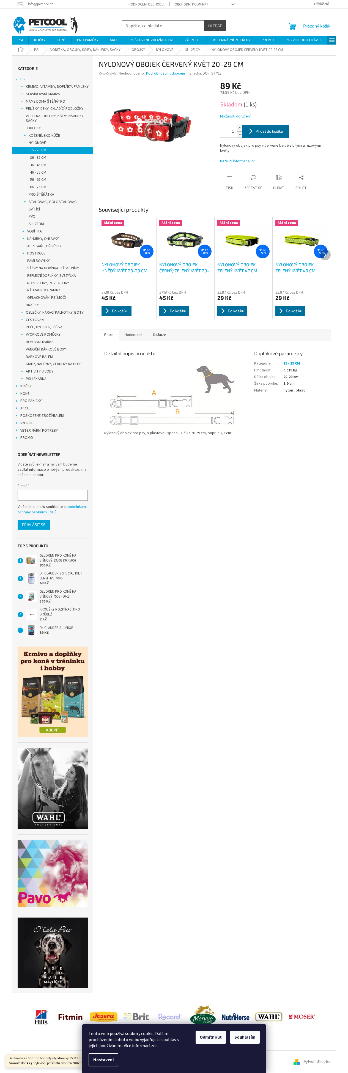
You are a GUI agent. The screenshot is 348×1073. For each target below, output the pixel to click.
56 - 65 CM (38, 179)
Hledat (215, 25)
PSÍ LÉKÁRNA (36, 379)
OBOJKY (34, 128)
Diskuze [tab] (159, 335)
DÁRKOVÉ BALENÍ (39, 357)
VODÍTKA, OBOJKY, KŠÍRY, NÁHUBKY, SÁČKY (55, 118)
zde (154, 1046)
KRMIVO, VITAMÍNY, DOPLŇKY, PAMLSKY (57, 86)
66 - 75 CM (38, 187)
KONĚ (24, 393)
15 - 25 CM (38, 150)
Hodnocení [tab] (133, 335)
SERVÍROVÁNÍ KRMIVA (43, 94)
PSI (23, 79)
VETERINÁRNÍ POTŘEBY (39, 430)
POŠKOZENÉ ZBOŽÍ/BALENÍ (42, 415)
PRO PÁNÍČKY (31, 401)
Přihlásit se (33, 524)
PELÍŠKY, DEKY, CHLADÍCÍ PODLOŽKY (54, 108)
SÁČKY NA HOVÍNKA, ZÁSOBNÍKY (53, 268)
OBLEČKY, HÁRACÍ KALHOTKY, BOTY (55, 312)
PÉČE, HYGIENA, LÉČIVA (44, 327)
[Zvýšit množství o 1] (239, 128)
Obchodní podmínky (191, 4)
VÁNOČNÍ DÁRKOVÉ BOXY (46, 349)
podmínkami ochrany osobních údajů (52, 509)
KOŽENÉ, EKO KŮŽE (44, 135)
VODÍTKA (34, 231)
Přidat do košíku (269, 131)
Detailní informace (235, 161)
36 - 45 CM (38, 165)
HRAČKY (32, 305)
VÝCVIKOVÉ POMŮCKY (43, 334)
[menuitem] (20, 40)
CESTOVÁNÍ (35, 320)
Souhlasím (245, 1037)
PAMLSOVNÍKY (38, 261)
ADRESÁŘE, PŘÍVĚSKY (44, 246)
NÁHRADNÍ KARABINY (43, 290)
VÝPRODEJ (28, 423)
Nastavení (103, 1060)
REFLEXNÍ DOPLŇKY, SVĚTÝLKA (51, 275)
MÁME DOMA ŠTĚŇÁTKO (45, 101)
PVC (32, 216)
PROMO (26, 437)
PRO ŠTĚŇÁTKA (41, 194)
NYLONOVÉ (37, 143)
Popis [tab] (109, 335)
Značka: (205, 73)
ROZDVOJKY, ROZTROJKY (48, 283)
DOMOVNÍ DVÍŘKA (40, 342)
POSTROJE (36, 253)
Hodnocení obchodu (146, 4)
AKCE (24, 408)
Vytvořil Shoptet (317, 1061)
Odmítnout (211, 1037)
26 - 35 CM (38, 157)
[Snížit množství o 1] (239, 134)
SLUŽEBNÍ (36, 224)
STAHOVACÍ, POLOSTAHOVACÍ (53, 202)
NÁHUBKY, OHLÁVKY (43, 239)
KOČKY (26, 386)
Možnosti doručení (235, 116)
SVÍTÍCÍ (34, 209)
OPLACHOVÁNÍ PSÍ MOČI (46, 297)
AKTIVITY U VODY (39, 371)
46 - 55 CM (38, 172)
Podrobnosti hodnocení (165, 73)
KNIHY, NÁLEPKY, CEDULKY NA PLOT (54, 364)
